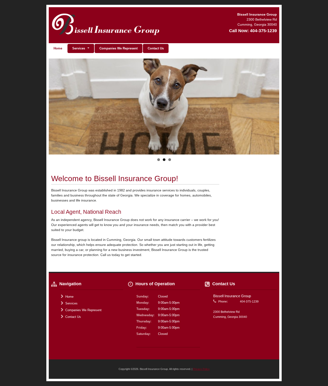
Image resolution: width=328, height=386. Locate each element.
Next (271, 112)
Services (71, 303)
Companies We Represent (118, 48)
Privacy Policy (201, 369)
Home (58, 48)
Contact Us (156, 48)
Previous (57, 112)
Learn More (67, 144)
